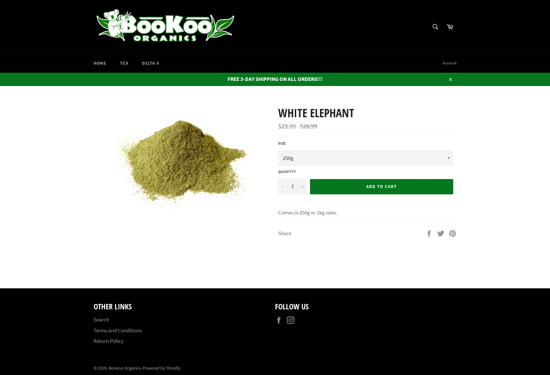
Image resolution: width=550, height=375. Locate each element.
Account (449, 63)
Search (101, 319)
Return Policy (108, 340)
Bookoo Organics (125, 368)
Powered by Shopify (161, 368)
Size (282, 143)
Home (100, 63)
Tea (124, 63)
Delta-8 (150, 63)
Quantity (287, 171)
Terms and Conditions (118, 330)
